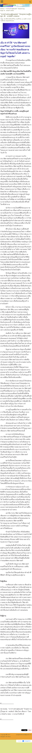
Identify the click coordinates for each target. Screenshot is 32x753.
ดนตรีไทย (18, 19)
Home (2, 9)
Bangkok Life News (6, 736)
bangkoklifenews (10, 20)
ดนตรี (24, 19)
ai (22, 19)
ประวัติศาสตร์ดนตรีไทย (9, 19)
